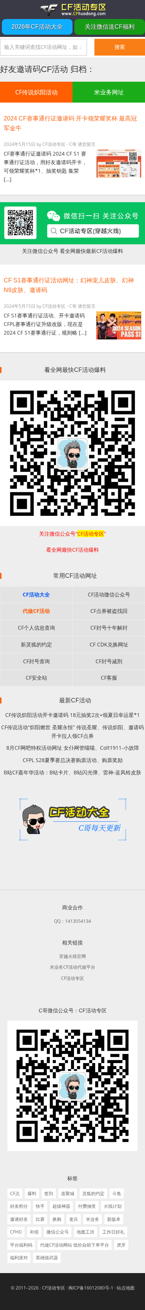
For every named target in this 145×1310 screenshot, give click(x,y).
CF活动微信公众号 (109, 594)
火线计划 (113, 1206)
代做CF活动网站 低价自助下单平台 (74, 1245)
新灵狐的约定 (36, 644)
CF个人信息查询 (36, 627)
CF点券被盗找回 (109, 610)
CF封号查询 (36, 661)
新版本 (113, 1219)
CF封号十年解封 (109, 627)
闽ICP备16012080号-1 (90, 1288)
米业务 (92, 1219)
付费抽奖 (87, 1206)
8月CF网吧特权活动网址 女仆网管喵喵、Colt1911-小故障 (72, 747)
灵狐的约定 (93, 1193)
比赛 (40, 1219)
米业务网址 (109, 92)
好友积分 (19, 1206)
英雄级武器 (47, 1257)
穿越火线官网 (72, 956)
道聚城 (67, 1193)
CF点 (15, 1193)
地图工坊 (85, 1232)
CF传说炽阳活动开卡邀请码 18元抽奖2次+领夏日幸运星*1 (72, 714)
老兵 (73, 1219)
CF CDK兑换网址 (109, 644)
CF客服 (109, 677)
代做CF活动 (36, 610)
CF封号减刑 (109, 661)
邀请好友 (19, 1219)
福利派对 (19, 1257)
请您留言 (87, 144)
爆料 (32, 1193)
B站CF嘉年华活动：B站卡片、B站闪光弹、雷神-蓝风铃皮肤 (72, 772)
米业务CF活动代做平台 (72, 967)
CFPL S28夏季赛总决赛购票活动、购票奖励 (73, 760)
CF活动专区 (72, 9)
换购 (56, 1219)
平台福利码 (21, 1245)
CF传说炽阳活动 (36, 92)
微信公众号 (57, 1232)
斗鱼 (116, 1193)
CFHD (16, 1232)
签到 (48, 1193)
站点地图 (126, 1288)
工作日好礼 (113, 1232)
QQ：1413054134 (72, 921)
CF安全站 (36, 677)
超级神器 (61, 1206)
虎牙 (121, 1245)
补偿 (34, 1232)
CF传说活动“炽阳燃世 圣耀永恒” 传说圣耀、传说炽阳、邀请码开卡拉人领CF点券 (72, 731)
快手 (40, 1206)
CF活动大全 (36, 594)
